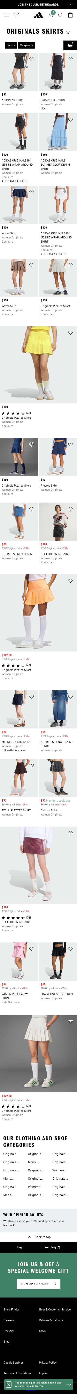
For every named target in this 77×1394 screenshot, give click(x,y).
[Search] (61, 15)
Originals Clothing (59, 1187)
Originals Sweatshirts (60, 1163)
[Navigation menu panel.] (6, 15)
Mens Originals (9, 1179)
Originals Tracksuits (10, 1163)
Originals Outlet (59, 1154)
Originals (9, 1154)
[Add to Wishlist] (31, 60)
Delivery (9, 1331)
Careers (9, 1320)
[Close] (8, 1384)
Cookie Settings (14, 1362)
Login (20, 1247)
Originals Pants (34, 1196)
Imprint (44, 1373)
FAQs (42, 1331)
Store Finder (12, 1309)
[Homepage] (38, 17)
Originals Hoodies (59, 1196)
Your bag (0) (52, 1247)
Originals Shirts (9, 1187)
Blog (6, 1341)
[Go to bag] (70, 15)
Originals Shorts (34, 1171)
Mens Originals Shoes (9, 1196)
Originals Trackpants (36, 1154)
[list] (31, 45)
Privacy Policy (47, 1362)
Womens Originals (59, 1171)
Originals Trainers (59, 1179)
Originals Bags (9, 1171)
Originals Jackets (34, 1179)
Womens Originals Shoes (34, 1187)
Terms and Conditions (17, 1373)
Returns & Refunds (51, 1320)
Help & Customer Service (55, 1309)
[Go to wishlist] (16, 15)
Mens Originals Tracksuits (35, 1163)
